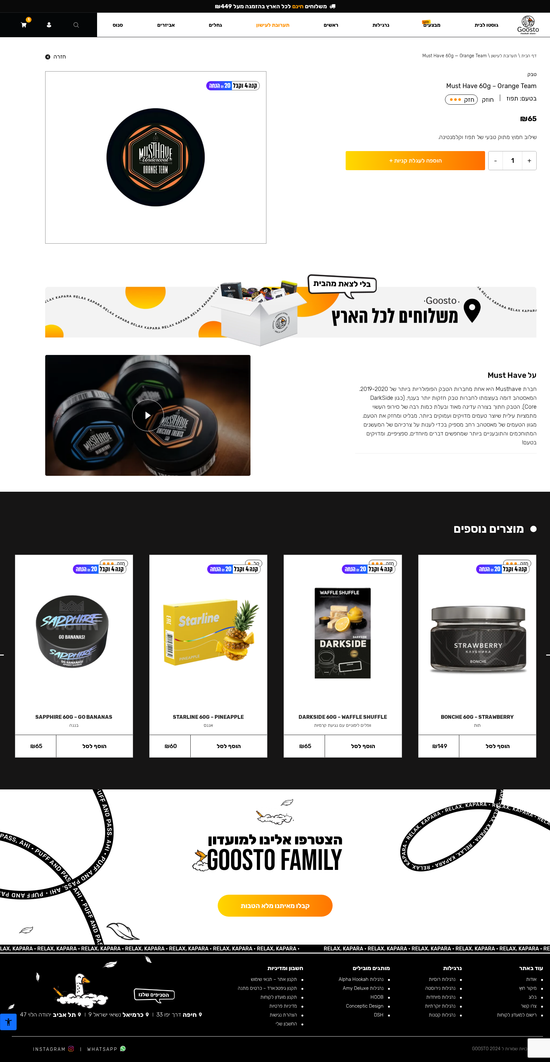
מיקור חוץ (528, 988)
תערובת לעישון (504, 56)
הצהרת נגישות (284, 1015)
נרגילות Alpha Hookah (362, 979)
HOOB (377, 997)
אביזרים (166, 25)
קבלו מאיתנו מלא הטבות (275, 906)
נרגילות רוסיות (443, 979)
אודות (532, 979)
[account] (49, 24)
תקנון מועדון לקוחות (279, 997)
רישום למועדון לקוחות (517, 1015)
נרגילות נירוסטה (441, 988)
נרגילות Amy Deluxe (364, 988)
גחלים (215, 25)
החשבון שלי (287, 1024)
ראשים (331, 25)
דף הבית (529, 56)
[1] (23, 25)
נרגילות (380, 25)
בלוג (533, 997)
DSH (379, 1015)
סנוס (118, 25)
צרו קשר (529, 1006)
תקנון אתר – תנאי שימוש (274, 979)
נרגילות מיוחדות (441, 997)
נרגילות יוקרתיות (441, 1006)
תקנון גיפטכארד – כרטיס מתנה (268, 988)
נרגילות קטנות (443, 1015)
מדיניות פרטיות (283, 1006)
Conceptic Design (365, 1006)
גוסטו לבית (486, 25)
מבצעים (432, 25)
